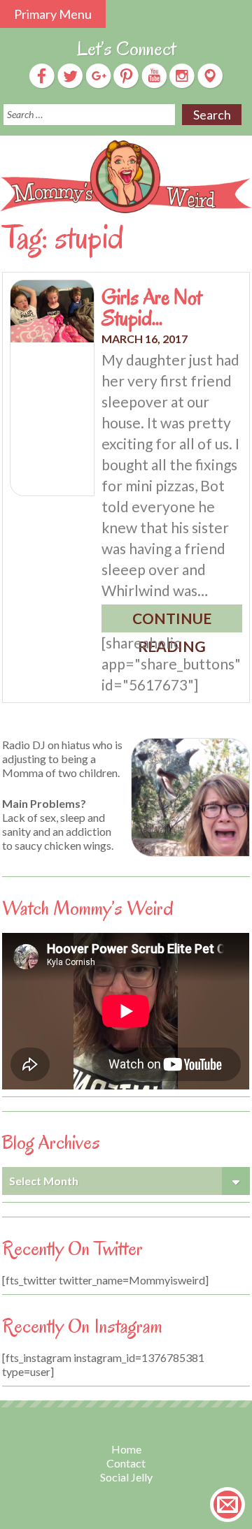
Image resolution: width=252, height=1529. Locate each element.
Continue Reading (171, 620)
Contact (126, 1463)
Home (126, 1449)
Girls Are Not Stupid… (152, 307)
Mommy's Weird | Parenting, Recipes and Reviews (126, 177)
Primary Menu (53, 14)
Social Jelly (126, 1477)
